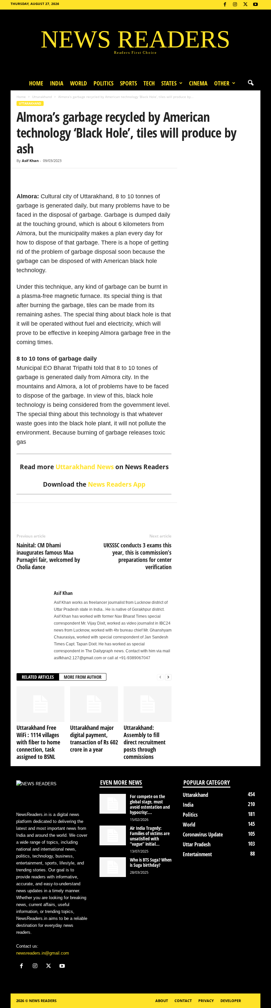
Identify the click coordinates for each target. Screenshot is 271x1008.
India (56, 83)
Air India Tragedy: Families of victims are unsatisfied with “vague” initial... (150, 836)
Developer (230, 1000)
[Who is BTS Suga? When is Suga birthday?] (112, 867)
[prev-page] (160, 677)
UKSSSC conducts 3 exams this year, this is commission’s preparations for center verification (137, 555)
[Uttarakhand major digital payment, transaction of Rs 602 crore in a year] (94, 704)
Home (36, 83)
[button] (250, 83)
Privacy (206, 1000)
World (78, 83)
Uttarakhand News (85, 467)
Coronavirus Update (203, 834)
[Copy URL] (68, 178)
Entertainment (197, 854)
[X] (245, 5)
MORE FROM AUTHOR (82, 677)
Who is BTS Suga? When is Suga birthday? (151, 862)
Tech (149, 83)
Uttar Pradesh (197, 844)
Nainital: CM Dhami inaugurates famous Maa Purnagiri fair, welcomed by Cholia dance (48, 555)
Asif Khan (30, 160)
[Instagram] (235, 5)
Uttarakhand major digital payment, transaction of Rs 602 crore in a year (94, 738)
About (161, 1000)
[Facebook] (225, 5)
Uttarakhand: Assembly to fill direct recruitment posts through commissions (145, 742)
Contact (183, 1000)
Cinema (198, 83)
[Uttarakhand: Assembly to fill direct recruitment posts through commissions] (148, 704)
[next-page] (168, 677)
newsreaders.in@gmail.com (42, 953)
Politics (103, 83)
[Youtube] (255, 5)
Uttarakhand (42, 96)
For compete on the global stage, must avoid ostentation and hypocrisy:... (150, 804)
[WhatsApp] (53, 178)
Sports (128, 83)
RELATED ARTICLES (38, 677)
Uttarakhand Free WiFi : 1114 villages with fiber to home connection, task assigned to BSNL (38, 742)
